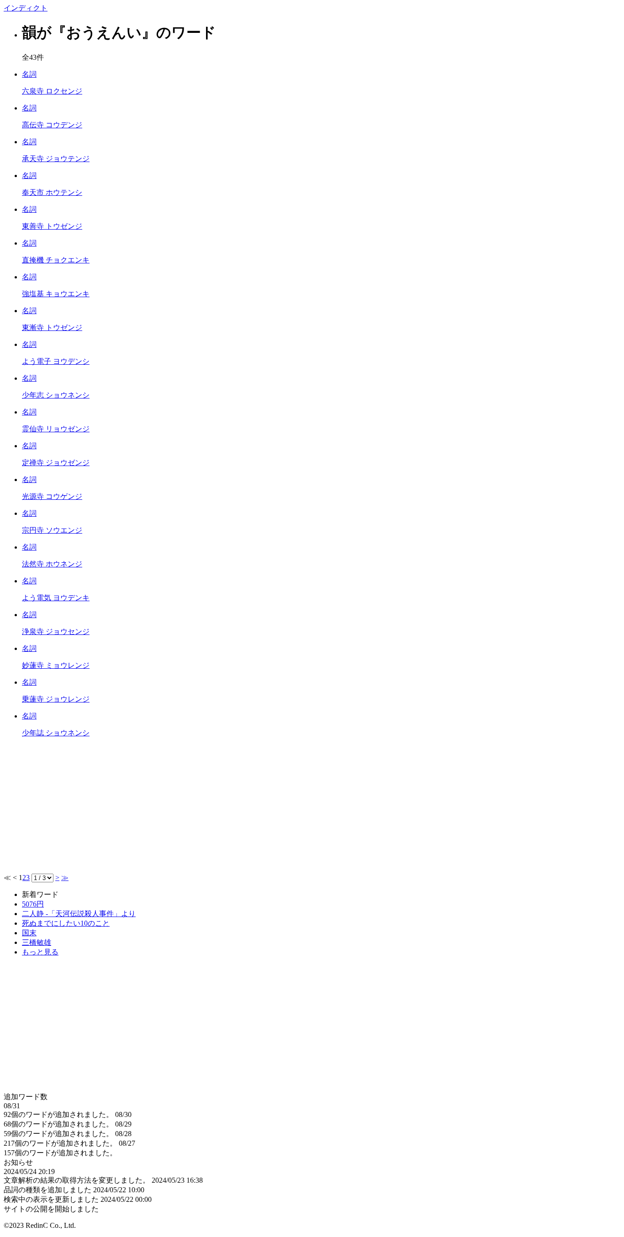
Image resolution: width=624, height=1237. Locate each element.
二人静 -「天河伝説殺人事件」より (79, 913)
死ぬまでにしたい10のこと (66, 923)
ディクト (26, 8)
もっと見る (40, 952)
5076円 (33, 904)
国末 (29, 933)
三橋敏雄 (36, 942)
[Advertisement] (278, 809)
